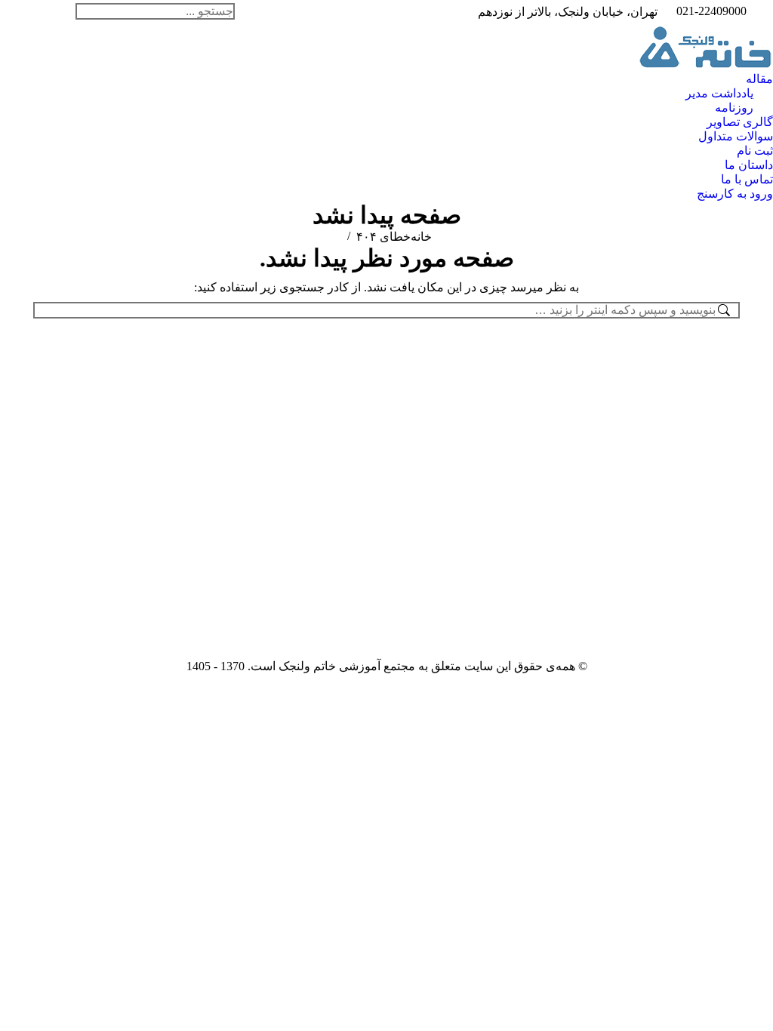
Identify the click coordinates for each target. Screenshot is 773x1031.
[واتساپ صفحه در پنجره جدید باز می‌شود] (41, 11)
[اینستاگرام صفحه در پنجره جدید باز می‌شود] (64, 11)
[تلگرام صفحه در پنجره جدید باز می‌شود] (19, 11)
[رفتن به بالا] (750, 1008)
